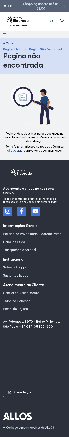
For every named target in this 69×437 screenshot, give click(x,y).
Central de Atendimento (21, 293)
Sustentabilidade (15, 275)
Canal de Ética (14, 242)
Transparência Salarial (19, 250)
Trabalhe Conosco (17, 301)
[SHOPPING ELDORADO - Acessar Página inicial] (18, 21)
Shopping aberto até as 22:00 (44, 6)
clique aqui (15, 150)
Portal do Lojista (15, 309)
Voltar (8, 43)
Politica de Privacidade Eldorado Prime (32, 234)
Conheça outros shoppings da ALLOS (28, 427)
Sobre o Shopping (16, 267)
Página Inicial (12, 49)
